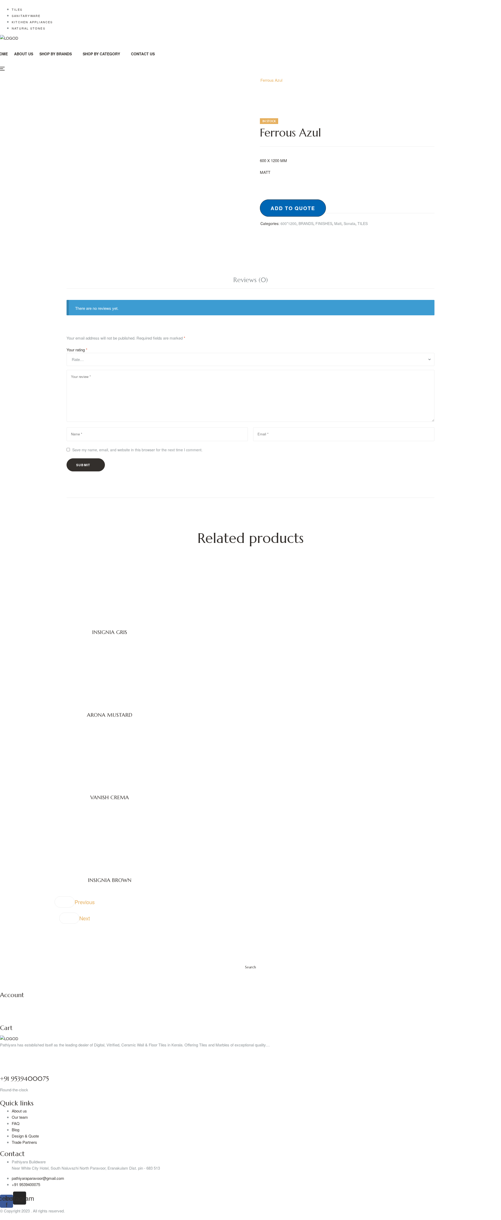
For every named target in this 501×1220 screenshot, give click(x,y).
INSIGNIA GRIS (109, 632)
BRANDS (306, 223)
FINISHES (323, 223)
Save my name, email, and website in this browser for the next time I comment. (137, 449)
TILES (362, 223)
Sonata (349, 223)
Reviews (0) (250, 280)
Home (224, 80)
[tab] (250, 280)
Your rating (77, 349)
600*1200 (245, 80)
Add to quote (293, 208)
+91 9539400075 (24, 1079)
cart (6, 1028)
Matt (338, 223)
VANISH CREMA (109, 797)
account (12, 995)
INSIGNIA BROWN (110, 880)
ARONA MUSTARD (109, 715)
